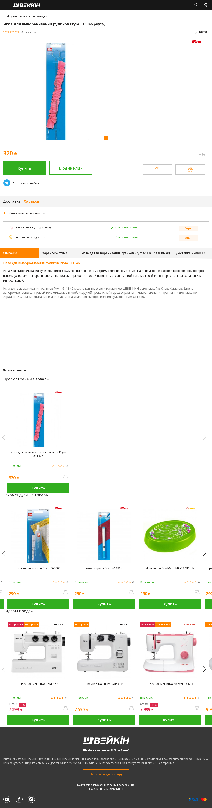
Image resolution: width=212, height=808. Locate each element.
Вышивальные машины (131, 759)
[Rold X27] (38, 678)
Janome (187, 759)
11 (66, 698)
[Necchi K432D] (170, 678)
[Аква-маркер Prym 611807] (104, 562)
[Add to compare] (202, 153)
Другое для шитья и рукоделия (28, 16)
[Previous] (5, 553)
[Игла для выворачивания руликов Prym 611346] (38, 446)
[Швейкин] (26, 6)
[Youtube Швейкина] (6, 799)
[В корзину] (205, 5)
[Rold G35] (104, 678)
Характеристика (54, 253)
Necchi (197, 759)
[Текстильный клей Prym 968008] (38, 562)
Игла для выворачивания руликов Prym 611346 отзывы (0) (126, 253)
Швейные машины (74, 759)
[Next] (206, 553)
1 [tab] (106, 138)
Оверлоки (93, 759)
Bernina (7, 763)
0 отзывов (28, 32)
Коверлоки (107, 759)
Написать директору (106, 774)
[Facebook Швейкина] (19, 799)
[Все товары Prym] (197, 44)
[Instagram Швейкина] (31, 799)
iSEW (205, 759)
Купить (24, 168)
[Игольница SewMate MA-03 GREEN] (170, 562)
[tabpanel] (106, 92)
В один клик (70, 168)
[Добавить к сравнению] (65, 477)
